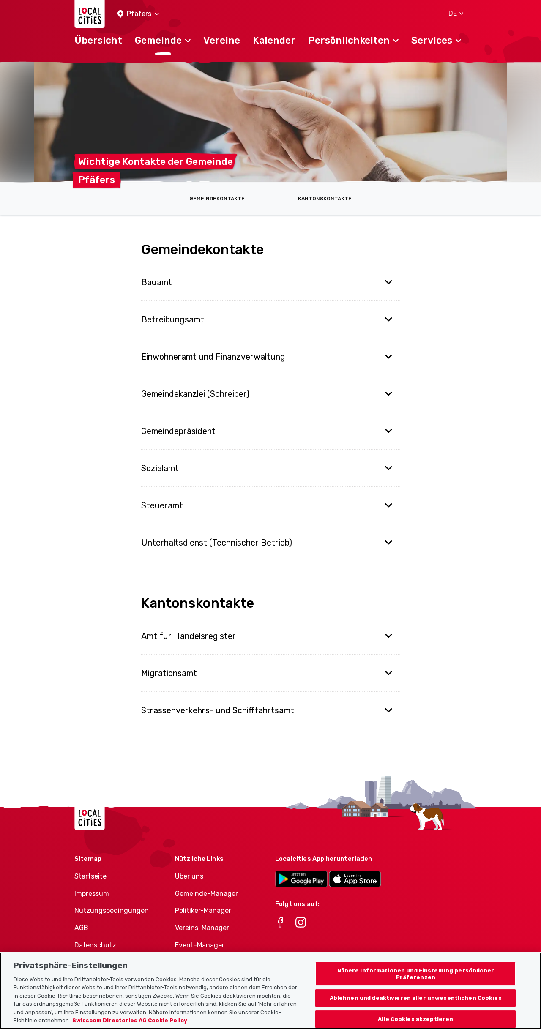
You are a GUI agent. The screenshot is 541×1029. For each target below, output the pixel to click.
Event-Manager (199, 945)
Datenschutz (95, 945)
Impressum (91, 894)
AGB (81, 928)
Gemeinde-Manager (206, 894)
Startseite (90, 876)
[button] (138, 14)
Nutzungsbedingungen (111, 910)
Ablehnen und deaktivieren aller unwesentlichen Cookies (416, 998)
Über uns (189, 876)
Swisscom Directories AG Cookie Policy (129, 1020)
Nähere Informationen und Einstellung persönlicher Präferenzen (415, 973)
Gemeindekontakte (217, 199)
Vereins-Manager (202, 928)
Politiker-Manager (203, 910)
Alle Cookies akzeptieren (415, 1019)
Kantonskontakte (325, 199)
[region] (270, 990)
